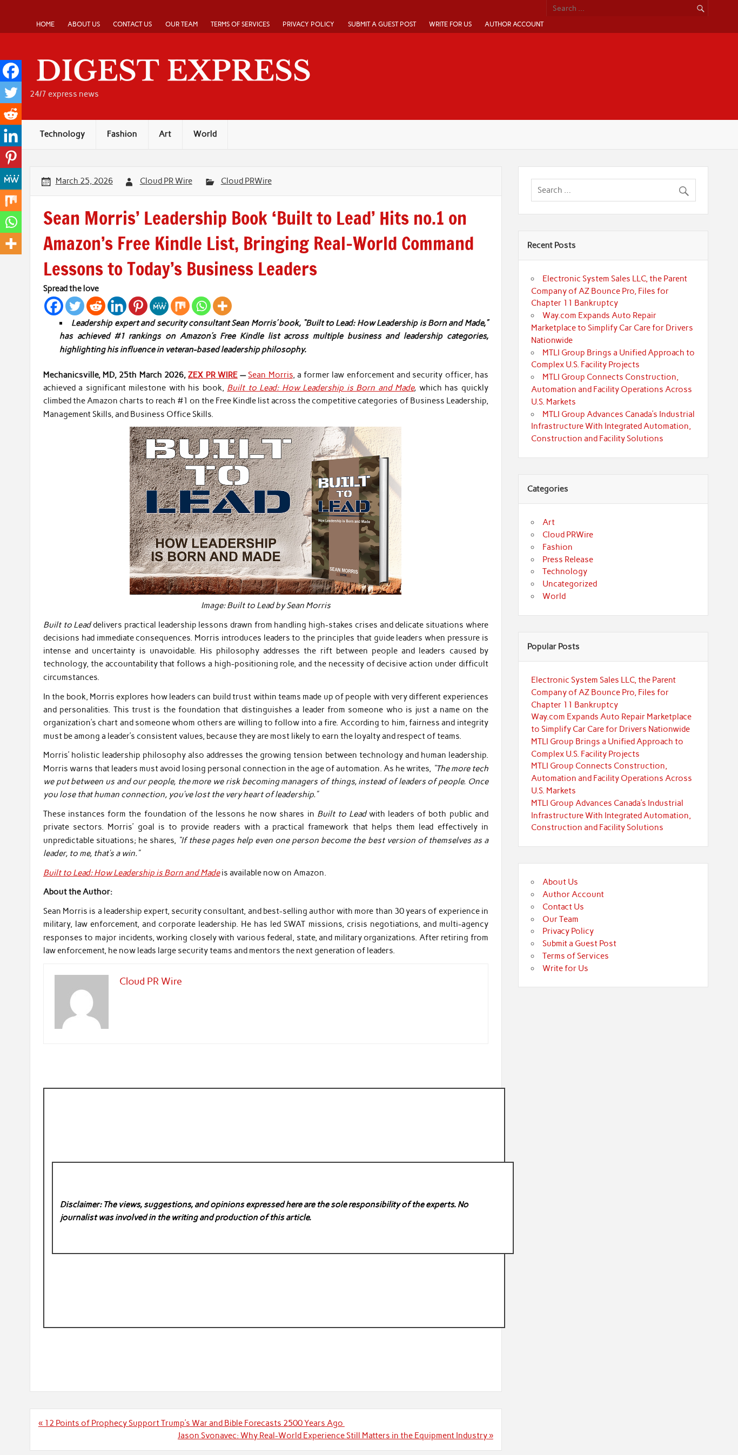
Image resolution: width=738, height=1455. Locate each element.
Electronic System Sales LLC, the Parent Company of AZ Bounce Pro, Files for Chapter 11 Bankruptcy (609, 291)
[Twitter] (74, 306)
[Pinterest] (138, 306)
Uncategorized (569, 584)
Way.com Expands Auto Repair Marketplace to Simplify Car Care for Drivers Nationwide (612, 328)
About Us (84, 24)
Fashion (122, 134)
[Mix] (180, 306)
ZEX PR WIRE (213, 375)
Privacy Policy (308, 24)
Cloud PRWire (246, 181)
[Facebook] (53, 306)
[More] (222, 306)
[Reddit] (95, 306)
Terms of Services (240, 24)
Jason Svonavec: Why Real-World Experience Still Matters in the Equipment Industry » (335, 1435)
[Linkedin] (117, 306)
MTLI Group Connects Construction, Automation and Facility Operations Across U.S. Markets (611, 389)
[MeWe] (159, 306)
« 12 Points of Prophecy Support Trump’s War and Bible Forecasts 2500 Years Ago (191, 1423)
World (205, 134)
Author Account (514, 24)
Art (165, 134)
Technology (62, 134)
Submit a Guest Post (382, 24)
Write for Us (450, 24)
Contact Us (132, 24)
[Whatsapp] (201, 306)
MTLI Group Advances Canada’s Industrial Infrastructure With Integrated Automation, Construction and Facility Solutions (613, 426)
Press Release (567, 559)
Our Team (181, 24)
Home (45, 24)
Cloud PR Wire (166, 181)
